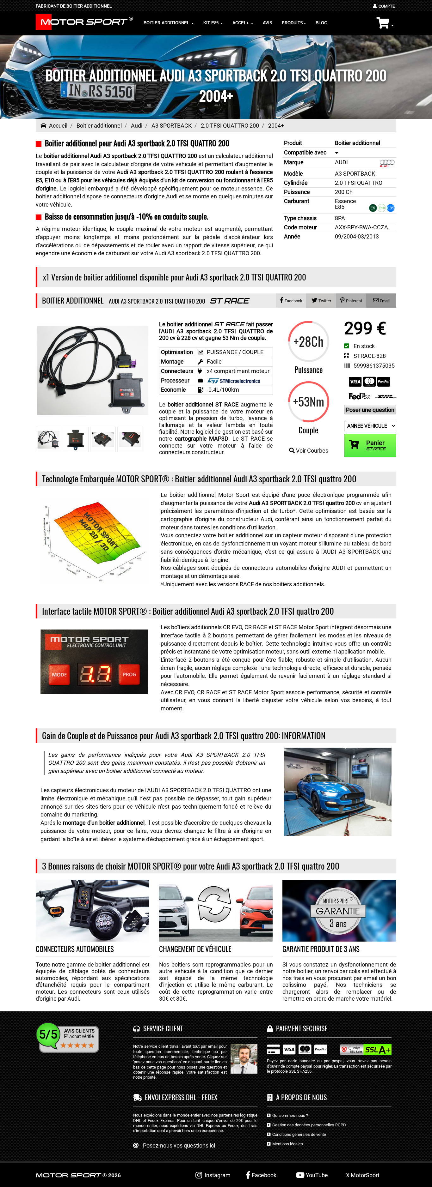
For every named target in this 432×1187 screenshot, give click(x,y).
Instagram (216, 1175)
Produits (292, 23)
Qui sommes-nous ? (289, 1115)
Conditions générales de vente (298, 1134)
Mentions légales (286, 1144)
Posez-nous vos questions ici (179, 1145)
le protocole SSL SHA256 (289, 1071)
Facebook (263, 1175)
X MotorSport (363, 1175)
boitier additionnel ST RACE (203, 404)
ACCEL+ (241, 23)
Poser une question (370, 410)
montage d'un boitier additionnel (104, 822)
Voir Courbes (311, 450)
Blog (321, 23)
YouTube (316, 1175)
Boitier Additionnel (167, 23)
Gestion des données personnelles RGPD (308, 1125)
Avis (267, 23)
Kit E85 (211, 23)
